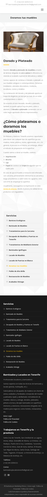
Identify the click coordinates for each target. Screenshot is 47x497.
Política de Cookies (10, 422)
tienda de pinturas (10, 189)
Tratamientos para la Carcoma (21, 231)
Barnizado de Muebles (18, 226)
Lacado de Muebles (17, 255)
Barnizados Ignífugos (17, 250)
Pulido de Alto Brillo (17, 271)
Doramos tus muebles (18, 266)
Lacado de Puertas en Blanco (21, 260)
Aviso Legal (7, 416)
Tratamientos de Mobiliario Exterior (23, 245)
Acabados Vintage (16, 282)
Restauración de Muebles (19, 276)
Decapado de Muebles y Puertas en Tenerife (23, 237)
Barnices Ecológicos (17, 220)
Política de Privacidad (11, 419)
